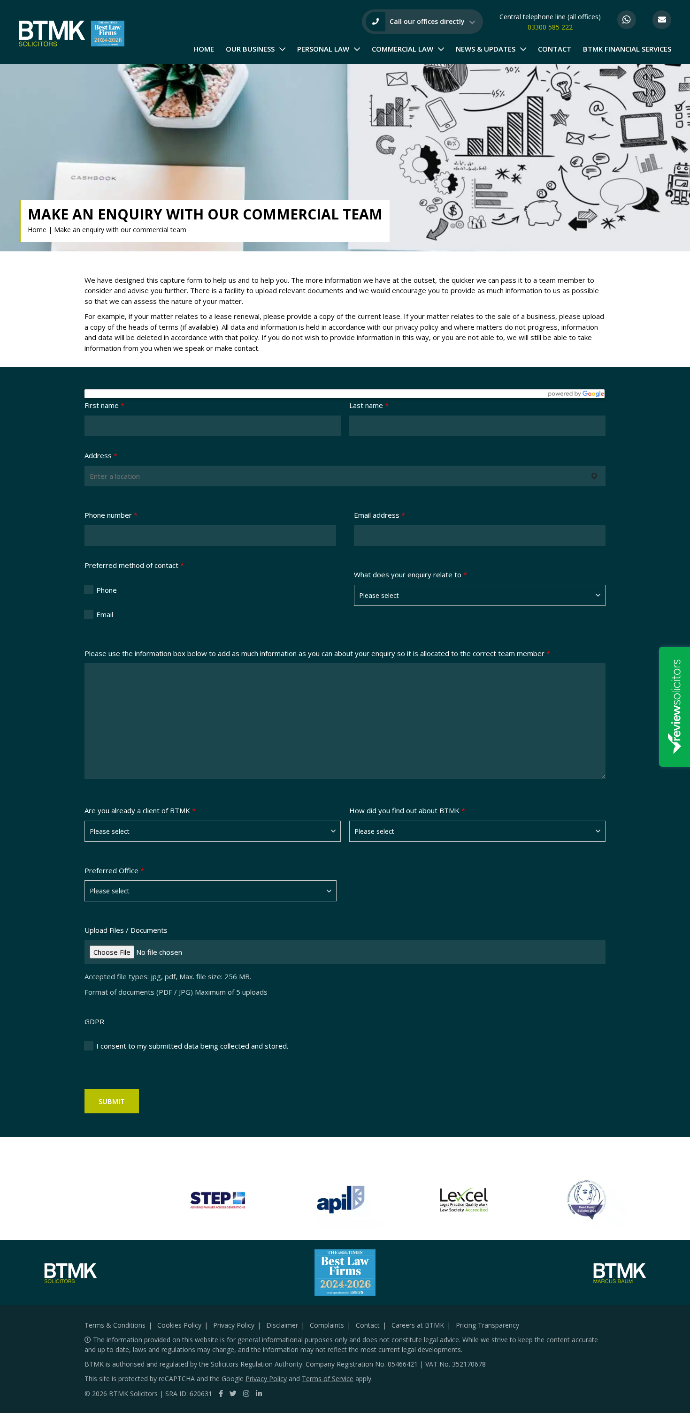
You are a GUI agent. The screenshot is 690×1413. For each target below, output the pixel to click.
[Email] (661, 19)
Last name (369, 405)
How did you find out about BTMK (407, 810)
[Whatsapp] (626, 19)
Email (104, 614)
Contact (554, 48)
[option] (217, 1200)
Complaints (327, 1325)
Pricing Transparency (487, 1325)
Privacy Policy (233, 1325)
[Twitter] (233, 1393)
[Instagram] (246, 1393)
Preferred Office (114, 870)
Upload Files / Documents (126, 930)
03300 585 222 (550, 27)
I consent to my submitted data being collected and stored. (192, 1045)
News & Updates (485, 48)
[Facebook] (221, 1393)
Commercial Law (402, 48)
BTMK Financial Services (627, 48)
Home (203, 48)
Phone (106, 590)
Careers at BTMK (417, 1325)
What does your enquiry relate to (410, 574)
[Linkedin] (259, 1393)
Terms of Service (327, 1378)
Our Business (250, 48)
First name (104, 405)
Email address (379, 515)
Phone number (111, 515)
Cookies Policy (179, 1325)
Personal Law (323, 48)
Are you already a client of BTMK (140, 810)
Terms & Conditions (115, 1325)
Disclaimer (282, 1325)
